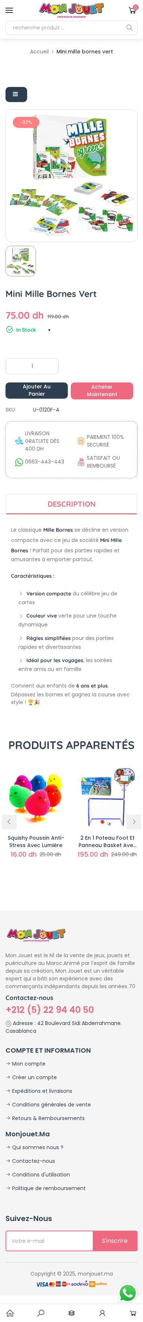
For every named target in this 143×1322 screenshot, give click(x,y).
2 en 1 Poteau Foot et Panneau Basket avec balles (107, 841)
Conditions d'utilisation (40, 1174)
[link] (40, 1313)
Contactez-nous (33, 1161)
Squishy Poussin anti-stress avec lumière (36, 841)
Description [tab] (72, 503)
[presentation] (9, 822)
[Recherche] (129, 28)
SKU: (11, 409)
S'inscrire (115, 1241)
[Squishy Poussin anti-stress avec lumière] (36, 796)
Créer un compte (34, 1077)
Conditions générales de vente (51, 1104)
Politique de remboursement (48, 1188)
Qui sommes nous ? (37, 1147)
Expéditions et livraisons (41, 1091)
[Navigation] (9, 10)
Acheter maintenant (102, 390)
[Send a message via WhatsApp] (127, 1293)
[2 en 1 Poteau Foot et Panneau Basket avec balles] (107, 796)
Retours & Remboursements (48, 1118)
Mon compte (28, 1063)
